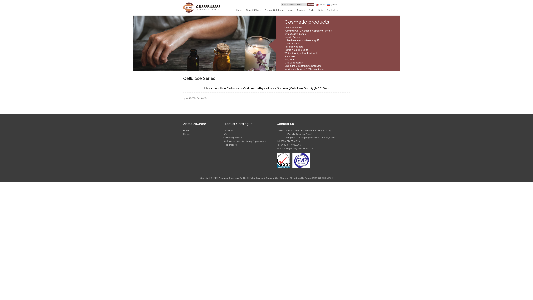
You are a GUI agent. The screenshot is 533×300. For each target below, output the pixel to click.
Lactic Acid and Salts (296, 50)
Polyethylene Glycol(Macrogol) (302, 40)
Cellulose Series (293, 27)
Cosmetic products (232, 137)
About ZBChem (253, 10)
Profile (186, 130)
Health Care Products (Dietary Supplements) (245, 141)
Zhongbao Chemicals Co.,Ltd (233, 178)
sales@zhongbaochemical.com (299, 148)
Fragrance (290, 59)
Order (312, 10)
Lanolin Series (292, 37)
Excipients (228, 130)
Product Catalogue (274, 10)
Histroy (186, 134)
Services (301, 10)
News (290, 10)
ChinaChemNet (297, 178)
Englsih (323, 4)
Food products (230, 145)
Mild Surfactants (294, 63)
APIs (225, 134)
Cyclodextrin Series (295, 34)
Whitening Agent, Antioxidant (301, 53)
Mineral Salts (292, 43)
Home (239, 10)
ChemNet (284, 178)
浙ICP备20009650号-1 (322, 178)
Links (320, 10)
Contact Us (332, 10)
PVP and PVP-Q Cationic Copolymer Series (308, 31)
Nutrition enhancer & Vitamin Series (304, 69)
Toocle (308, 178)
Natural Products (294, 47)
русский (333, 4)
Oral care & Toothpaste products (303, 66)
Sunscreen (290, 56)
